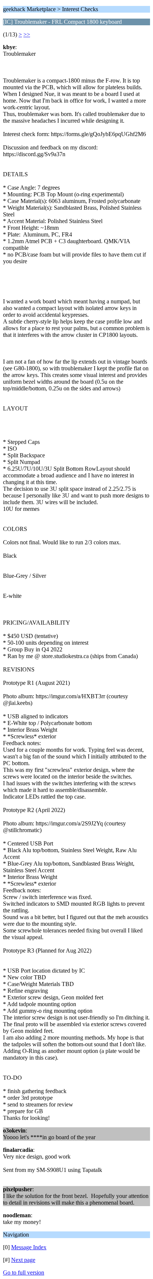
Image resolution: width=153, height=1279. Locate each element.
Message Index (28, 1247)
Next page (23, 1260)
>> (26, 34)
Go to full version (23, 1272)
